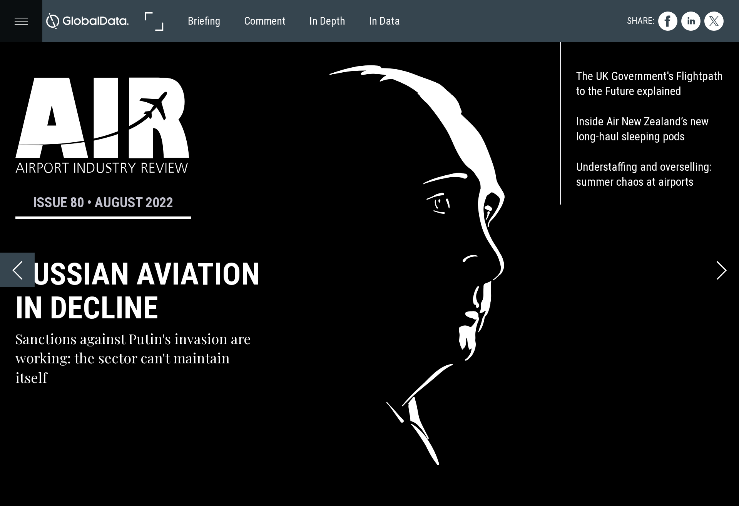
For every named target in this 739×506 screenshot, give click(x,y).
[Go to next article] (721, 270)
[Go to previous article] (17, 270)
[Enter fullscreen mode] (153, 21)
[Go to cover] (87, 21)
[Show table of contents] (21, 21)
